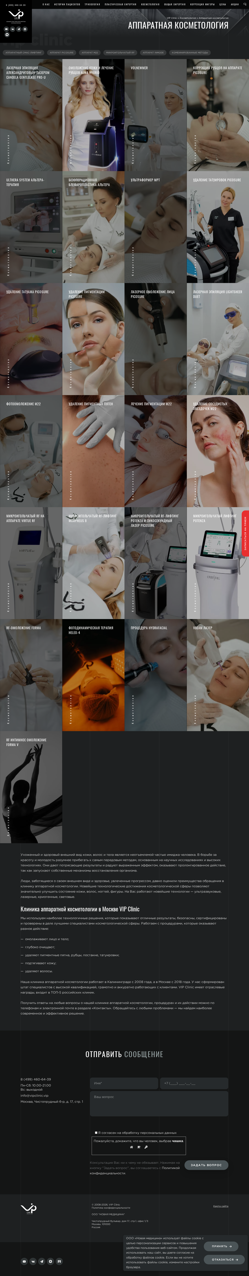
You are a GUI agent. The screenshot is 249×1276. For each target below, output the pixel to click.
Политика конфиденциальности (111, 1208)
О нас (46, 4)
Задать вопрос (206, 1165)
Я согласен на (137, 1132)
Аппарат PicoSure (61, 53)
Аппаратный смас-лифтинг (23, 53)
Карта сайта (220, 1206)
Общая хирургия (175, 4)
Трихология (92, 4)
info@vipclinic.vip (34, 1095)
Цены (222, 4)
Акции (235, 4)
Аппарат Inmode (153, 53)
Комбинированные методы (190, 53)
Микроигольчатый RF (120, 53)
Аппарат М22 (90, 53)
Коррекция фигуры (202, 4)
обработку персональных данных (149, 1132)
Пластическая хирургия (121, 4)
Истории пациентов (67, 4)
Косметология (150, 4)
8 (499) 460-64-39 (16, 5)
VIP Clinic (172, 18)
